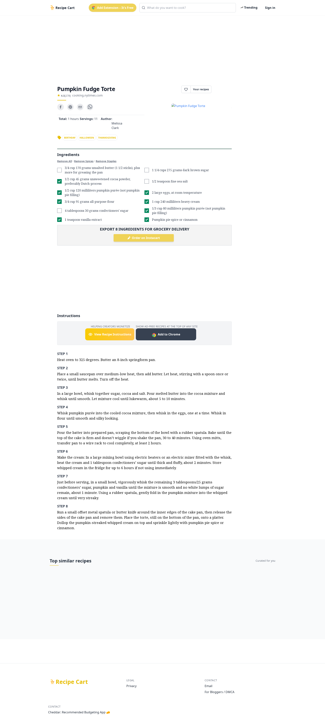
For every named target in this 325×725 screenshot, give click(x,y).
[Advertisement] (161, 47)
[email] (80, 107)
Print (223, 89)
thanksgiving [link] (107, 137)
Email (208, 686)
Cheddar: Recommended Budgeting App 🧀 (79, 712)
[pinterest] (70, 107)
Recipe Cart (72, 681)
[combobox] (187, 7)
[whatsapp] (90, 107)
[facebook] (60, 107)
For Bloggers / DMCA (219, 692)
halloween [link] (87, 137)
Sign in (270, 8)
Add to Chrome (169, 334)
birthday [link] (69, 137)
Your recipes (201, 89)
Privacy (131, 686)
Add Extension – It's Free (115, 8)
